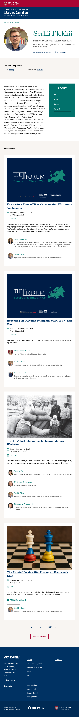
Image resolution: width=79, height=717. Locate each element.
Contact (57, 109)
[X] (42, 708)
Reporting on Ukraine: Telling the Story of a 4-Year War (39, 323)
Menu (75, 4)
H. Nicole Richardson (23, 482)
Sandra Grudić (20, 471)
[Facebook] (29, 708)
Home (6, 22)
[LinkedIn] (38, 708)
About (11, 22)
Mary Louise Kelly (21, 351)
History (11, 70)
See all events (39, 636)
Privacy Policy (32, 689)
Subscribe (58, 660)
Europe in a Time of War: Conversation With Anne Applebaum (39, 207)
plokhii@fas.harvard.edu (43, 52)
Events (29, 675)
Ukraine (40, 70)
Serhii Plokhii (20, 254)
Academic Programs (34, 664)
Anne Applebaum (21, 239)
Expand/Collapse (69, 109)
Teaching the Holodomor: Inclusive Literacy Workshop (35, 443)
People (17, 22)
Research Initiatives (34, 668)
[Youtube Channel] (34, 708)
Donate (56, 104)
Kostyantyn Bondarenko (24, 504)
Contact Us (8, 686)
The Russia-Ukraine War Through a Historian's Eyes (37, 574)
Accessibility (32, 685)
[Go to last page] (55, 627)
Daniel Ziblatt (20, 373)
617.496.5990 (61, 52)
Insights (30, 671)
